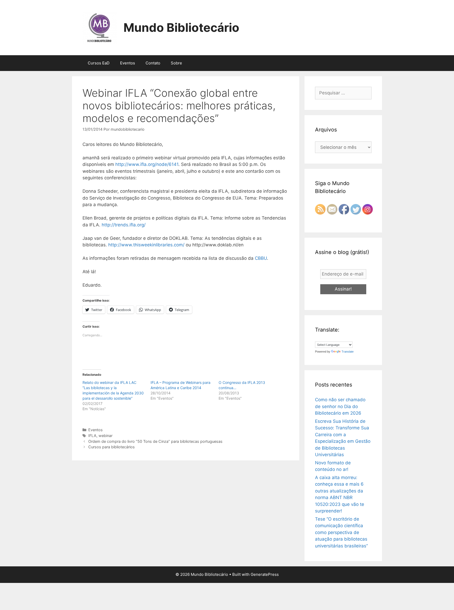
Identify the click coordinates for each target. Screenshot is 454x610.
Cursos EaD (99, 62)
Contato (153, 62)
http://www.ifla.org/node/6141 (146, 164)
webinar (105, 435)
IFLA (92, 435)
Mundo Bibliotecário (181, 27)
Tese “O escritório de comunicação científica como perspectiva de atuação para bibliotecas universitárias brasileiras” (341, 532)
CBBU (261, 258)
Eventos (127, 62)
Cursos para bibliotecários (111, 447)
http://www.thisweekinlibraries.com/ (146, 244)
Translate (348, 351)
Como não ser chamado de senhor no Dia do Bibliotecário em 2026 (340, 406)
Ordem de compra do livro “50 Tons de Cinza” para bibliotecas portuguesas (155, 441)
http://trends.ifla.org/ (124, 224)
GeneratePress (265, 574)
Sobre (176, 62)
